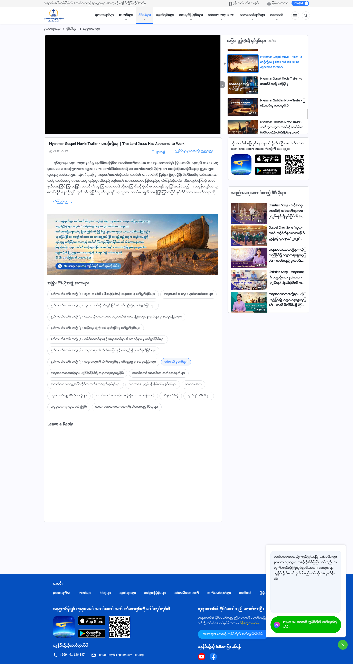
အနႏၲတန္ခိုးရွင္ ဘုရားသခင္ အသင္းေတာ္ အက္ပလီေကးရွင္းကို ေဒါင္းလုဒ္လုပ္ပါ (111, 609)
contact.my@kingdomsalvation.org (121, 655)
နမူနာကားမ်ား (91, 29)
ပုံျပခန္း (264, 593)
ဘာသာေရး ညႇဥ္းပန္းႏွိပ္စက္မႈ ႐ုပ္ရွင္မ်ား (152, 384)
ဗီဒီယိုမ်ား (145, 15)
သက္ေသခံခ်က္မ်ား (252, 15)
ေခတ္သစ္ (276, 15)
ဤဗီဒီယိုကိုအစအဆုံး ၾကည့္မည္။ (194, 151)
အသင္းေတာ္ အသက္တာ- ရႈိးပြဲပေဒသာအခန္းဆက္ (125, 396)
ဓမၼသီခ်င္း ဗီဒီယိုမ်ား (198, 396)
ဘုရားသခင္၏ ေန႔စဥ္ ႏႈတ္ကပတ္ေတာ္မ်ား (188, 294)
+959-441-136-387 (72, 655)
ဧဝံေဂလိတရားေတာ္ (221, 15)
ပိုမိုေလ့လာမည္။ (249, 623)
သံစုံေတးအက (193, 384)
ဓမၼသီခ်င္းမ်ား (165, 15)
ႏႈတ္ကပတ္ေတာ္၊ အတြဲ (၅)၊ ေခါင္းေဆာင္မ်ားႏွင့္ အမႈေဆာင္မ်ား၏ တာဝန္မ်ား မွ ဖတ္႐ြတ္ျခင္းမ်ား (107, 339)
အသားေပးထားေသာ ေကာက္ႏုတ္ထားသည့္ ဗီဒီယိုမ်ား (126, 407)
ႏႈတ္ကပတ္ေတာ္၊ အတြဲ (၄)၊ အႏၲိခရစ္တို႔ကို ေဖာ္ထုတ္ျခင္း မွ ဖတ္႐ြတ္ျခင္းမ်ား (95, 328)
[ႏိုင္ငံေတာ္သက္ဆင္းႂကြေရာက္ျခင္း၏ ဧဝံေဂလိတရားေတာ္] (56, 15)
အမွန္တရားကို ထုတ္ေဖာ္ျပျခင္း (69, 407)
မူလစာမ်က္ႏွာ (104, 15)
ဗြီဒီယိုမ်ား (71, 29)
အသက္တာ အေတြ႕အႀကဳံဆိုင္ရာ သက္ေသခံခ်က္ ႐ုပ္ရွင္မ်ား (85, 384)
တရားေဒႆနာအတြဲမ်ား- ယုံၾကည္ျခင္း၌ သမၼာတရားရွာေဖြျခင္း (87, 373)
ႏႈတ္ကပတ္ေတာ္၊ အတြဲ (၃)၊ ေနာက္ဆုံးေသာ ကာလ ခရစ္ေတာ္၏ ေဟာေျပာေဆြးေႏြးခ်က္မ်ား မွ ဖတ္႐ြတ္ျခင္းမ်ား (116, 317)
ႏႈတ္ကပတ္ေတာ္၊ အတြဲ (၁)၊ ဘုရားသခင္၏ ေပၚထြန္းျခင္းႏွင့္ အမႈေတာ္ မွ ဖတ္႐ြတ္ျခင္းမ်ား (103, 294)
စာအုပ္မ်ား (126, 15)
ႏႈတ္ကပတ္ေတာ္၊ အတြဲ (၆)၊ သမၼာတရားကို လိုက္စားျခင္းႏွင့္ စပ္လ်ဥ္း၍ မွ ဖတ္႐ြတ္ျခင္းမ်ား (103, 351)
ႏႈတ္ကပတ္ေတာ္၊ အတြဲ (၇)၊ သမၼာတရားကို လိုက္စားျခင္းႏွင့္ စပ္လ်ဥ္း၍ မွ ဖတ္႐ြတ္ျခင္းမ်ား (103, 362)
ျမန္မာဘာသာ (280, 3)
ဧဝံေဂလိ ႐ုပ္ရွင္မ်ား (176, 362)
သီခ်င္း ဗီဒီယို (170, 396)
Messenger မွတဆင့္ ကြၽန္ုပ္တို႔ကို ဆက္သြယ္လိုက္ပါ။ (233, 634)
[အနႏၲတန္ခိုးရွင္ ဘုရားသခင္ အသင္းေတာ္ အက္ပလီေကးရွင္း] (241, 165)
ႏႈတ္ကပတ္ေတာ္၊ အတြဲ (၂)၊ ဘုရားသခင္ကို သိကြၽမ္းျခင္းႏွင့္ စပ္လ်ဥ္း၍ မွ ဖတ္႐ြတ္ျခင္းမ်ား (103, 306)
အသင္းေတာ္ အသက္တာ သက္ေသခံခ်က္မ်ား (158, 373)
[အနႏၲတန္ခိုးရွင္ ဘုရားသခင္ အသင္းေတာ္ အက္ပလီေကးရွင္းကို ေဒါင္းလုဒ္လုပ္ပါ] (64, 627)
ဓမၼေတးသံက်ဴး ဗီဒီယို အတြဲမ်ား (69, 396)
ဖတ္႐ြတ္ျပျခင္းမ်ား (191, 15)
